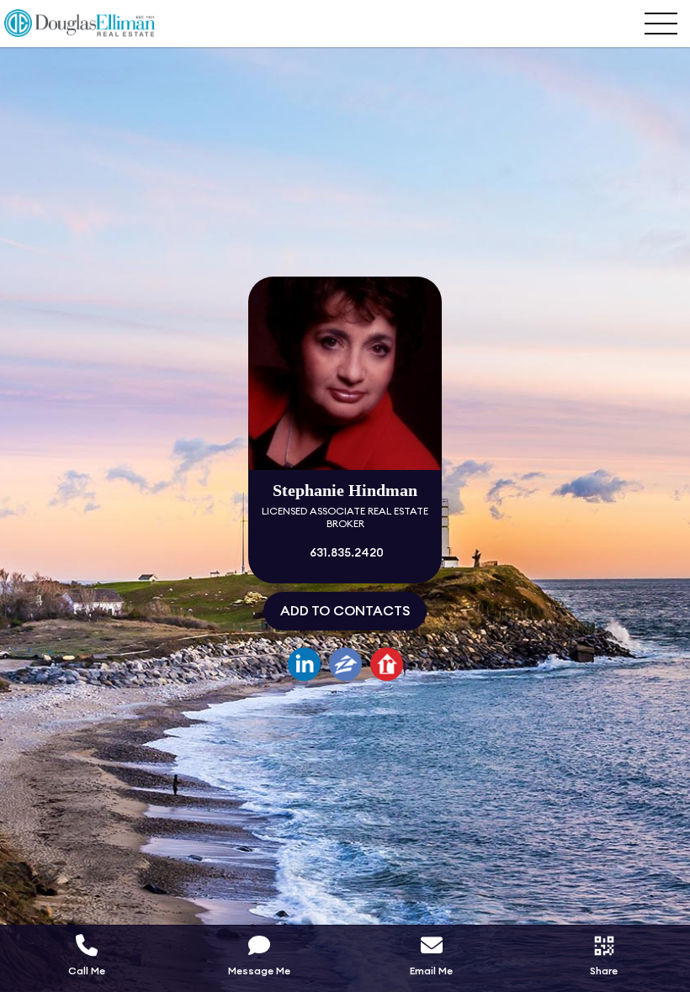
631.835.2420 (345, 553)
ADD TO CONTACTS (345, 611)
